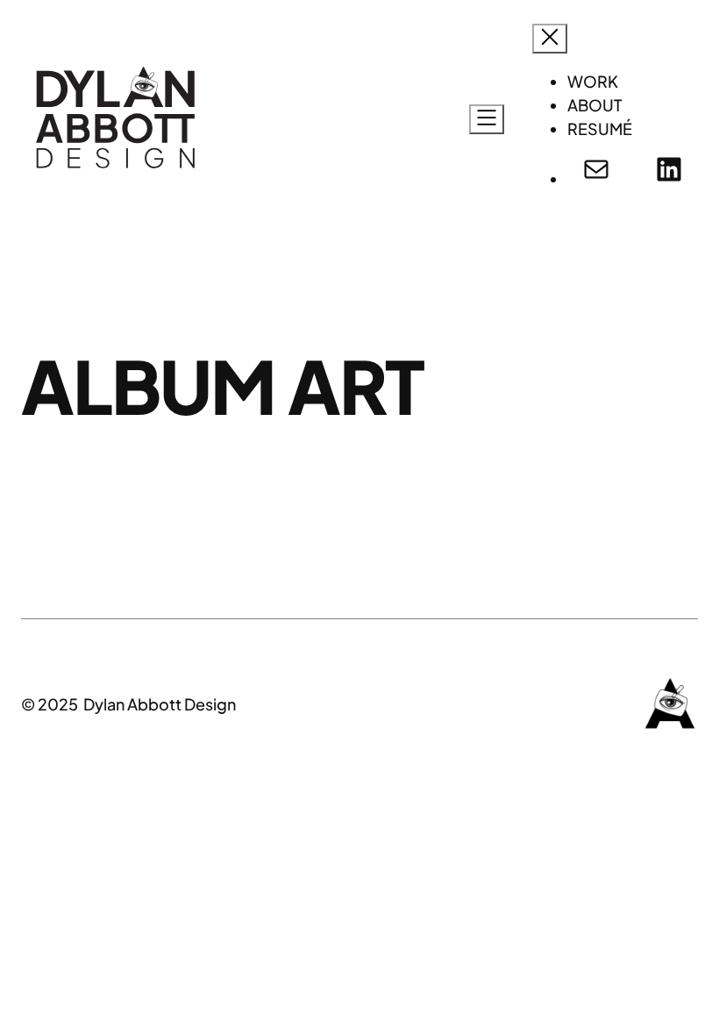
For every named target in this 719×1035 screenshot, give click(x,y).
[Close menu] (549, 39)
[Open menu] (486, 119)
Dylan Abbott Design (159, 704)
